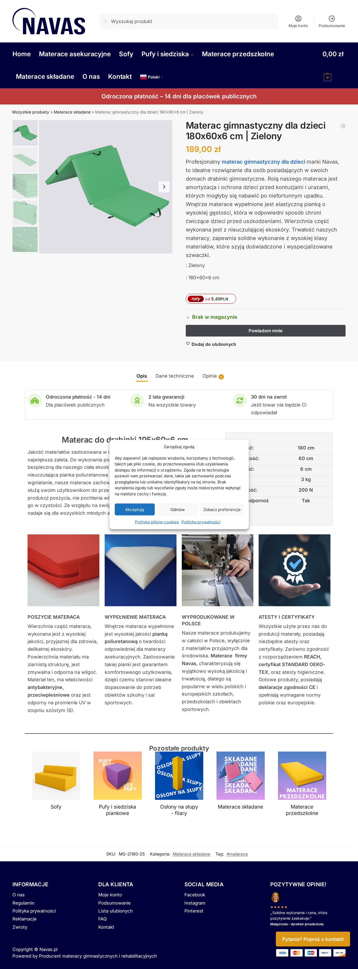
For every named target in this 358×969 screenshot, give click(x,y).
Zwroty (19, 927)
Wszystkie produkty (30, 112)
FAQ (102, 919)
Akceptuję (134, 509)
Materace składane (72, 112)
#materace (237, 854)
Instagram (194, 903)
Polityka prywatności (201, 522)
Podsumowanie (332, 25)
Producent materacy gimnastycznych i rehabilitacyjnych (98, 956)
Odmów (177, 509)
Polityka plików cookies (157, 522)
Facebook (194, 894)
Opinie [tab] (212, 376)
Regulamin (23, 903)
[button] (334, 65)
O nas (18, 894)
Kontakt (106, 927)
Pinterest (194, 911)
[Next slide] (164, 186)
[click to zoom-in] (105, 187)
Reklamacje (24, 919)
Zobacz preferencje (222, 509)
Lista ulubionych (115, 911)
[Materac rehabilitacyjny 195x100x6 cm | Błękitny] (343, 126)
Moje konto (298, 25)
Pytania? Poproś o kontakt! (313, 939)
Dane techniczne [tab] (175, 376)
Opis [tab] (141, 376)
